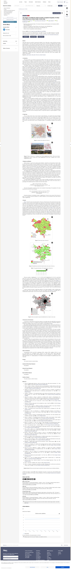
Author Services (38, 1)
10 (32, 69)
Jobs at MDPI (27, 557)
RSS (61, 545)
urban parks (33, 54)
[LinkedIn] (27, 479)
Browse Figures (33, 36)
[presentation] (40, 184)
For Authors (38, 552)
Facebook (59, 553)
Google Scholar (38, 384)
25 (40, 92)
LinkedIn (59, 552)
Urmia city (37, 54)
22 (48, 85)
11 (33, 69)
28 (54, 321)
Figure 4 (51, 207)
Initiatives (44, 1)
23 (49, 85)
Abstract (5, 1)
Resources (5, 545)
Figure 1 (24, 118)
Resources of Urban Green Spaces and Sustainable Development (47, 34)
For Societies (38, 558)
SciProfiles (48, 557)
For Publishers (38, 557)
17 (50, 79)
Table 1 (48, 211)
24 (23, 87)
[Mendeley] (34, 479)
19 (55, 80)
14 (54, 70)
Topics (25, 1)
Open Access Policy (28, 554)
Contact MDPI (27, 556)
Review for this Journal (10, 19)
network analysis (43, 54)
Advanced (65, 5)
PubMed (26, 395)
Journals (20, 1)
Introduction (5, 2)
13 (59, 69)
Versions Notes (41, 36)
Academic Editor (6, 27)
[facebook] (29, 479)
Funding (5, 9)
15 (49, 79)
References (5, 15)
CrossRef (43, 384)
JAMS (48, 560)
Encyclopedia (49, 558)
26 (35, 102)
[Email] (23, 479)
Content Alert (66, 545)
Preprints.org (49, 554)
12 (34, 69)
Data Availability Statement (8, 12)
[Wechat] (31, 479)
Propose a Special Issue (10, 21)
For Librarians (38, 556)
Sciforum (48, 552)
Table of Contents (6, 48)
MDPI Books (49, 553)
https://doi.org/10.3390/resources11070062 (38, 31)
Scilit (46, 384)
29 (51, 323)
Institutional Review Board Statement (9, 10)
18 (51, 79)
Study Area (5, 3)
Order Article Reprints (56, 13)
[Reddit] (33, 479)
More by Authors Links (7, 35)
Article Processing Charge (29, 552)
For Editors (38, 554)
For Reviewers (38, 553)
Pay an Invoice (27, 553)
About (49, 1)
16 (36, 75)
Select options (6, 556)
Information (31, 1)
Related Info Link (6, 33)
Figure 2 (28, 118)
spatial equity (28, 54)
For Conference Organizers (40, 560)
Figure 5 (51, 290)
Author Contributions (7, 8)
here (40, 535)
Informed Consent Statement (8, 11)
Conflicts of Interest (7, 13)
